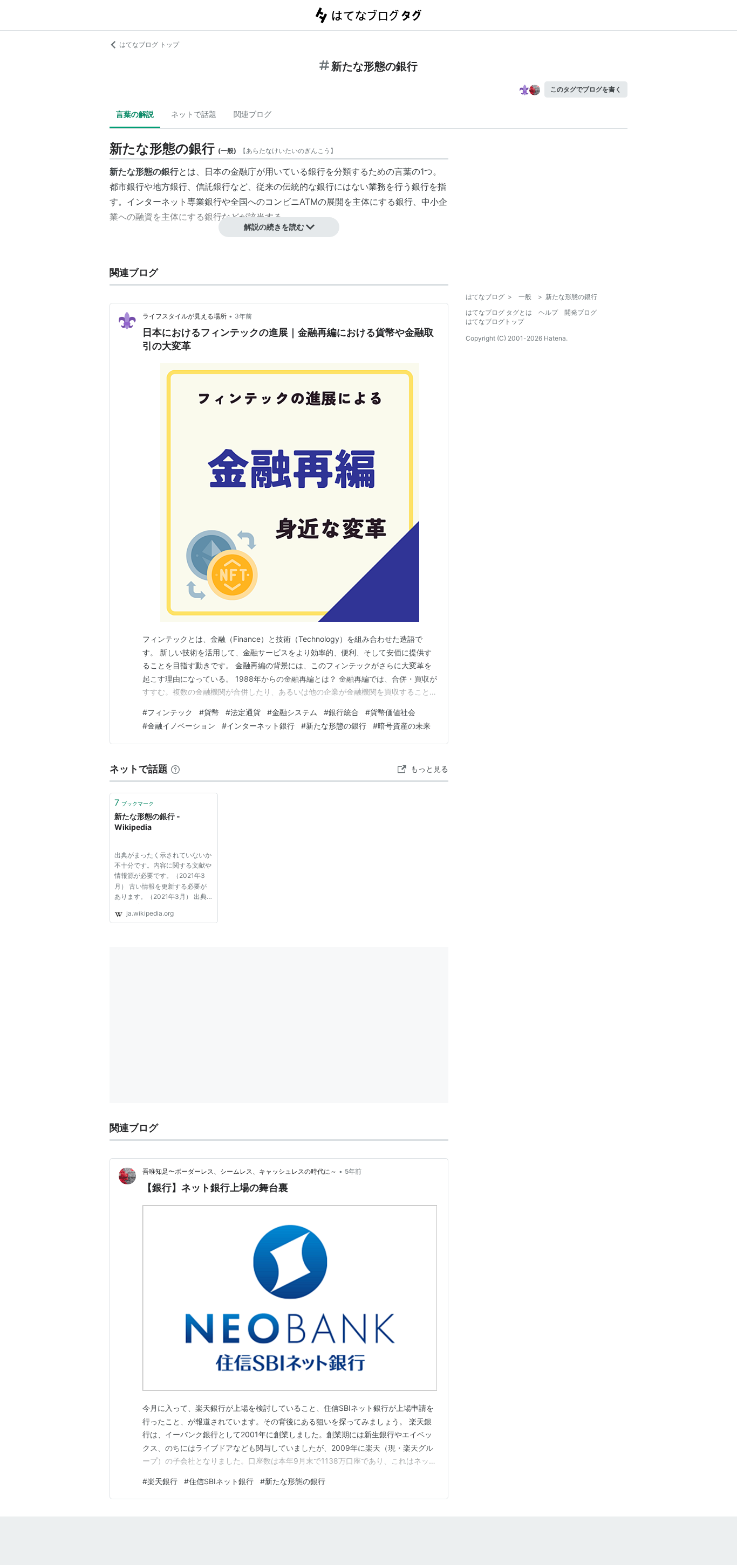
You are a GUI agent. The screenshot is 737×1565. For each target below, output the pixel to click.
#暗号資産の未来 (402, 725)
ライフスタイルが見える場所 (184, 316)
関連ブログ (252, 114)
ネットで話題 (193, 114)
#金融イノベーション (178, 725)
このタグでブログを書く (586, 89)
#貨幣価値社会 (390, 712)
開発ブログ (580, 312)
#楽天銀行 (160, 1481)
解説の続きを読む (274, 226)
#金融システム (292, 712)
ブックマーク (134, 802)
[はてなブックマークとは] (175, 768)
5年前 (353, 1171)
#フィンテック (167, 712)
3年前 (243, 316)
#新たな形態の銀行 (333, 725)
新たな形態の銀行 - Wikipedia (147, 822)
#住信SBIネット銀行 (219, 1481)
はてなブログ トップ (149, 44)
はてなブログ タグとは (499, 312)
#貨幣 (209, 712)
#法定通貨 (243, 712)
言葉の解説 (135, 114)
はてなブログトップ (495, 321)
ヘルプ (548, 312)
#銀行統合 (341, 712)
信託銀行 (213, 186)
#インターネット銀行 (258, 725)
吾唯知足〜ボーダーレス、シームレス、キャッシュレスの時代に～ (239, 1171)
